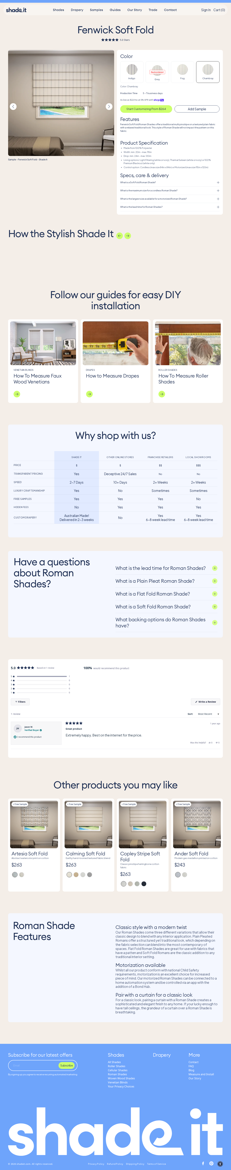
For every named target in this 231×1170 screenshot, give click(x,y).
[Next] (127, 235)
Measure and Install (201, 1074)
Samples (96, 10)
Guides (115, 10)
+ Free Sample (20, 804)
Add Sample (197, 109)
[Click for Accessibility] (220, 1164)
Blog (191, 1070)
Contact (170, 10)
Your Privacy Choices (121, 1086)
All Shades (114, 1062)
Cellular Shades (118, 1070)
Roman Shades (117, 1074)
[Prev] (119, 235)
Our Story (134, 10)
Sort (190, 713)
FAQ (191, 1066)
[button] (115, 40)
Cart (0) (219, 10)
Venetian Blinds (118, 1082)
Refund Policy (115, 1164)
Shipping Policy (135, 1164)
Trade (153, 10)
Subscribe (66, 1065)
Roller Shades (116, 1066)
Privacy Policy (96, 1164)
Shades (58, 10)
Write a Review (209, 702)
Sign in (206, 10)
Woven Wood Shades (121, 1078)
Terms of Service (156, 1164)
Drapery (77, 10)
